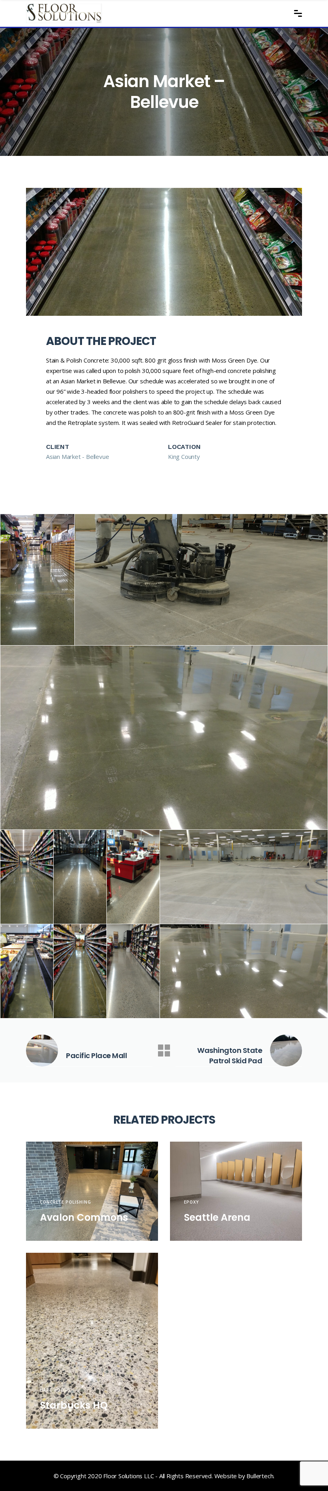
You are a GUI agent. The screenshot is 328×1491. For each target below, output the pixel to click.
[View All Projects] (164, 1050)
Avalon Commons (84, 1217)
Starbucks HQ (74, 1405)
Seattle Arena (217, 1217)
